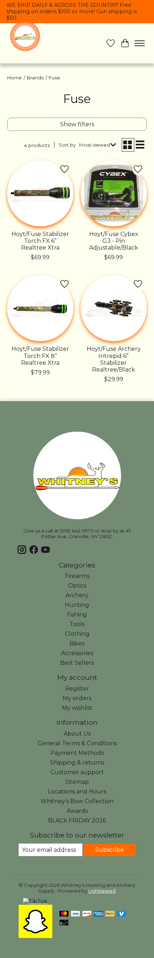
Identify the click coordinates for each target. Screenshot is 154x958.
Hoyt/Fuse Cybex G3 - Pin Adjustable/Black (113, 241)
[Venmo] (121, 914)
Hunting (77, 604)
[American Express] (98, 914)
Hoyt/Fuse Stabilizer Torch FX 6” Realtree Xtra (40, 241)
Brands (35, 77)
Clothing (77, 633)
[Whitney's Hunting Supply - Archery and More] (25, 36)
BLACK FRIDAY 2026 (77, 820)
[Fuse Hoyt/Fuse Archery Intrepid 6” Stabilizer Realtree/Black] (114, 308)
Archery (77, 595)
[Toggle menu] (140, 43)
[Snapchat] (35, 936)
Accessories (77, 653)
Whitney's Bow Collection (77, 801)
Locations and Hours (77, 791)
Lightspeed (102, 891)
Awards (77, 810)
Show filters (77, 124)
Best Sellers (77, 662)
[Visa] (75, 914)
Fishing (77, 614)
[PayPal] (110, 914)
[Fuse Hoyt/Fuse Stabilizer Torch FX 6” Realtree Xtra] (40, 193)
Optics (77, 585)
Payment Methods (77, 753)
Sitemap (77, 781)
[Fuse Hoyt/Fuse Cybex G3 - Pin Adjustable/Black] (114, 193)
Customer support (77, 772)
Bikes (77, 643)
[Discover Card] (87, 914)
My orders (77, 698)
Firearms (77, 576)
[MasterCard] (64, 914)
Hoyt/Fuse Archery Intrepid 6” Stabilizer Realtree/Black (114, 359)
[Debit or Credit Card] (64, 923)
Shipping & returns (77, 762)
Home (14, 77)
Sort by (67, 145)
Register (77, 688)
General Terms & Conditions (77, 743)
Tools (77, 624)
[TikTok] (35, 901)
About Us (77, 733)
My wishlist (77, 707)
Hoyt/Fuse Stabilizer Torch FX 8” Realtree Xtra (40, 355)
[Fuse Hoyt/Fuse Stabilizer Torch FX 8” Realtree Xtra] (40, 308)
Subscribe (109, 849)
